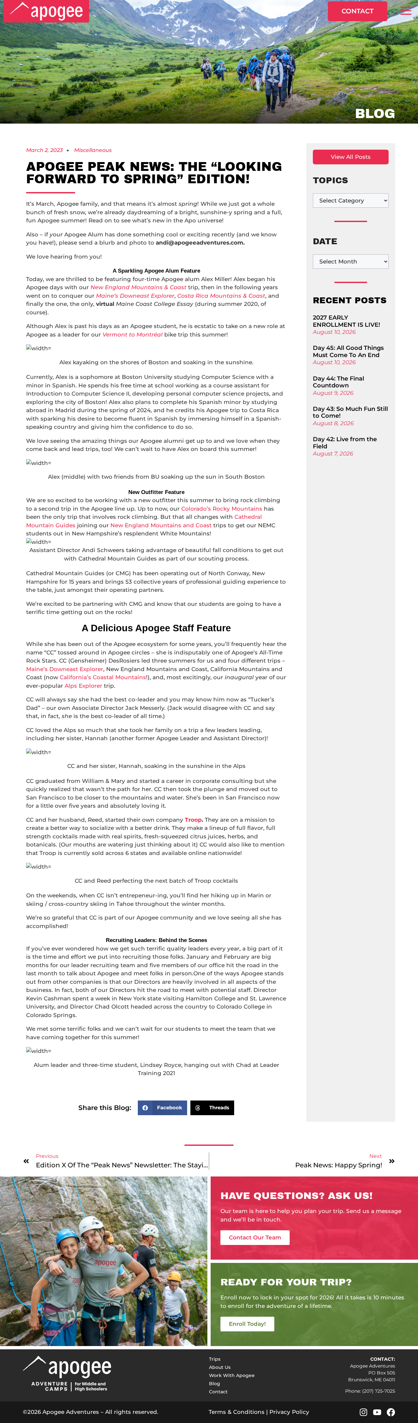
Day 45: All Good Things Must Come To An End (348, 351)
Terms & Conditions (237, 1412)
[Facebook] (391, 1412)
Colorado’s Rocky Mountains (221, 508)
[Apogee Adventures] (46, 11)
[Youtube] (377, 1412)
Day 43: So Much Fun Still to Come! (350, 412)
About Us (220, 1367)
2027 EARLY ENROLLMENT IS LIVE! (346, 321)
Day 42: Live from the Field (345, 443)
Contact (358, 11)
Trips (214, 1359)
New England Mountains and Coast (161, 525)
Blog (214, 1383)
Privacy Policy (289, 1412)
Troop (193, 819)
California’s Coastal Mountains (103, 677)
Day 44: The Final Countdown (338, 382)
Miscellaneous (93, 150)
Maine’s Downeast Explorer (64, 669)
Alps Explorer (83, 685)
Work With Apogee (232, 1375)
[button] (406, 11)
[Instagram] (363, 1412)
